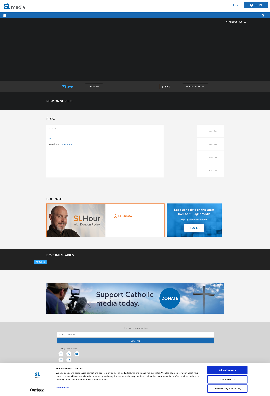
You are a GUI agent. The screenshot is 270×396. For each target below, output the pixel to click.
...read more (66, 143)
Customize (225, 379)
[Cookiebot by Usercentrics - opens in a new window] (37, 390)
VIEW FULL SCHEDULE (195, 86)
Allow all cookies (227, 370)
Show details (62, 387)
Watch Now (94, 86)
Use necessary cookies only (227, 388)
